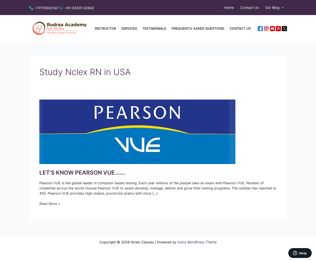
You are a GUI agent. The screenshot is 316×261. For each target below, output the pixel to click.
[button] (281, 7)
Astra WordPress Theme (197, 242)
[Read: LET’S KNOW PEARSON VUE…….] (137, 131)
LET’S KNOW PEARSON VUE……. (82, 172)
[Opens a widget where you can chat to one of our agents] (300, 253)
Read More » (49, 203)
